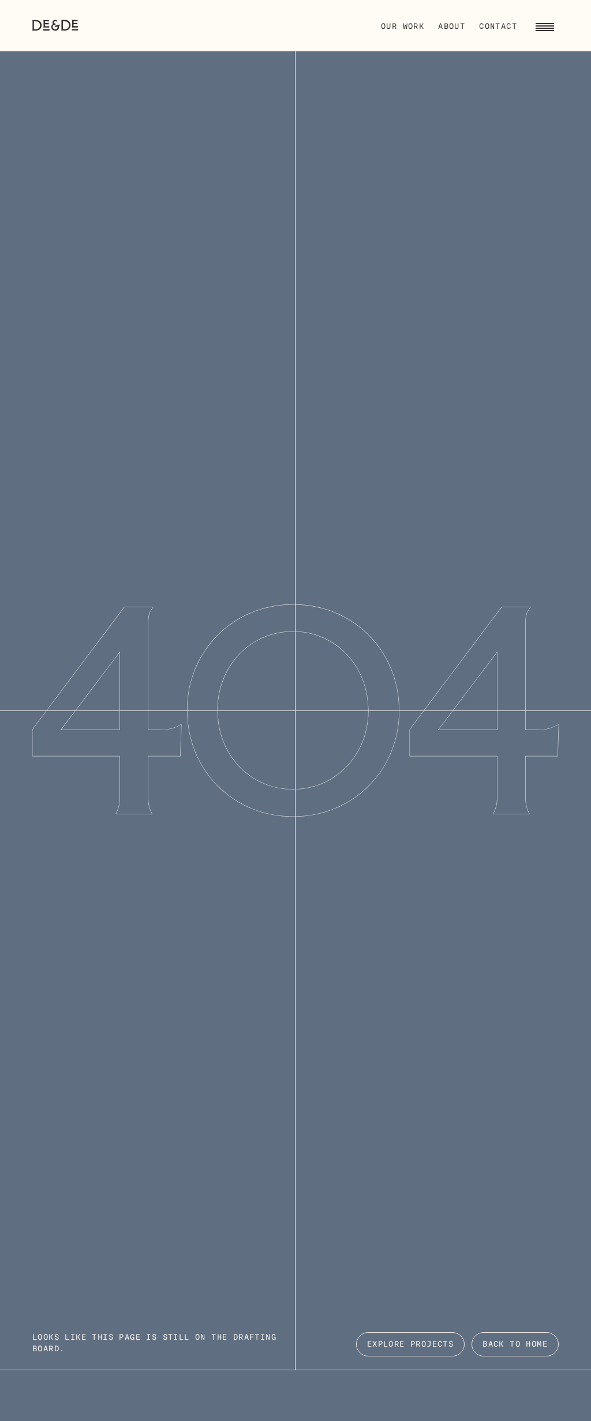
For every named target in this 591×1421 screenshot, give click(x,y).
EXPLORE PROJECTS (410, 1344)
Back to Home (515, 1344)
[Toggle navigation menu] (545, 25)
